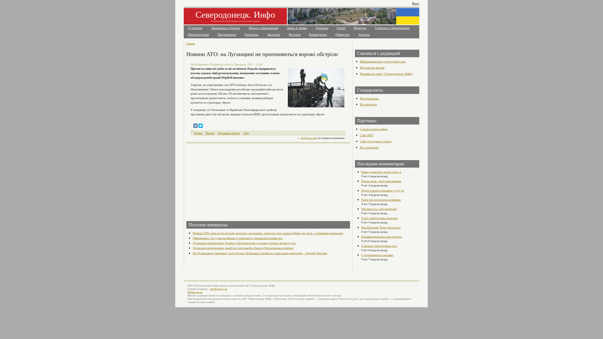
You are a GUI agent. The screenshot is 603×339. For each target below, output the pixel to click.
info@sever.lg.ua (218, 289)
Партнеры (251, 34)
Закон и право (297, 28)
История (295, 34)
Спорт (341, 28)
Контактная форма (372, 67)
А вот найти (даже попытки (379, 218)
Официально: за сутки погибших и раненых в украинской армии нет (238, 238)
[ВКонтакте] (195, 126)
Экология (273, 34)
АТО (246, 133)
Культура (360, 28)
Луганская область (229, 133)
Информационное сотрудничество (383, 61)
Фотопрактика (369, 98)
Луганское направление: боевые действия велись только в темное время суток (244, 243)
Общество (342, 34)
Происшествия (198, 34)
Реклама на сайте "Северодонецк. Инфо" (386, 74)
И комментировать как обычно (381, 236)
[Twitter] (201, 126)
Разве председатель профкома (381, 200)
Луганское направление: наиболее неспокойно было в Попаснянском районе (243, 248)
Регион (198, 133)
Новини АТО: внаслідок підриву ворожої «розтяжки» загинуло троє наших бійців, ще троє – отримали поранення (268, 233)
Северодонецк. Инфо (235, 14)
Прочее (210, 133)
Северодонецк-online (373, 129)
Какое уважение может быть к (381, 172)
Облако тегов (194, 292)
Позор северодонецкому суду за (382, 190)
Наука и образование (263, 28)
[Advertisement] (227, 181)
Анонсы (364, 34)
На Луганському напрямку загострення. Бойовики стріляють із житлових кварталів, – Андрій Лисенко (260, 253)
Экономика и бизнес (225, 28)
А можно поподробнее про (379, 246)
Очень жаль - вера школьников (381, 181)
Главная (190, 43)
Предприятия (226, 34)
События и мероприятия (392, 28)
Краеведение (318, 34)
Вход (415, 3)
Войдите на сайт (309, 138)
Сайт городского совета (375, 141)
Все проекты (368, 104)
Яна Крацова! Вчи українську (381, 227)
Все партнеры (369, 147)
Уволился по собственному (379, 209)
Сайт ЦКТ (366, 135)
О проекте (195, 28)
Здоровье (322, 28)
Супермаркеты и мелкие (377, 255)
